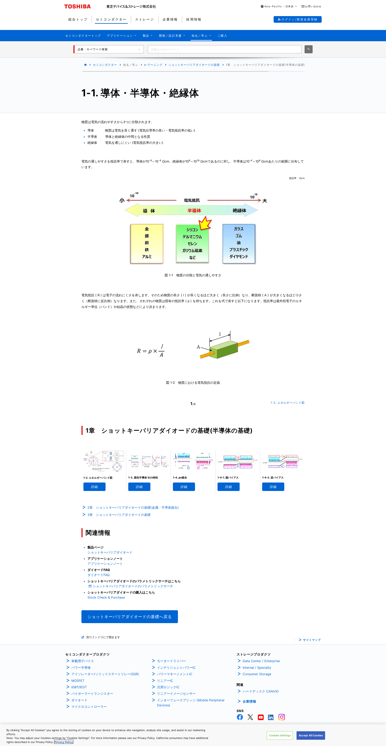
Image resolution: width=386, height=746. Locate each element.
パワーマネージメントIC (174, 674)
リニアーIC (165, 681)
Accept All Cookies (311, 735)
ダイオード (79, 700)
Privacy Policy (63, 741)
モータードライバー (171, 661)
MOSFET (77, 681)
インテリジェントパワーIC (176, 668)
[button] (279, 6)
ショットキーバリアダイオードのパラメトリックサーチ (133, 586)
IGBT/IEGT (79, 687)
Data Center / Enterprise (261, 661)
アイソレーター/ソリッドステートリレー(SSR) (105, 674)
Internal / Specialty (257, 668)
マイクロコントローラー (89, 707)
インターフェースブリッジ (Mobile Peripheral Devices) (190, 702)
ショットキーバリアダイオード (109, 552)
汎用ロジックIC (168, 687)
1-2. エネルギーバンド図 (288, 402)
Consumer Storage (257, 674)
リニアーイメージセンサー (176, 693)
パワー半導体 (81, 668)
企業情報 (249, 701)
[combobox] (225, 49)
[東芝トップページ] (85, 6)
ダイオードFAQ (98, 575)
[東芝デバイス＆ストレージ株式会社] (131, 6)
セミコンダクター (105, 64)
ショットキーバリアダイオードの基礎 (194, 64)
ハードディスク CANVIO (261, 691)
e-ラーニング (153, 64)
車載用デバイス (82, 661)
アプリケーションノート (105, 564)
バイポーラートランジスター (92, 693)
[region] (193, 735)
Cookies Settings (280, 735)
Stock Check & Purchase (106, 597)
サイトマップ (312, 639)
